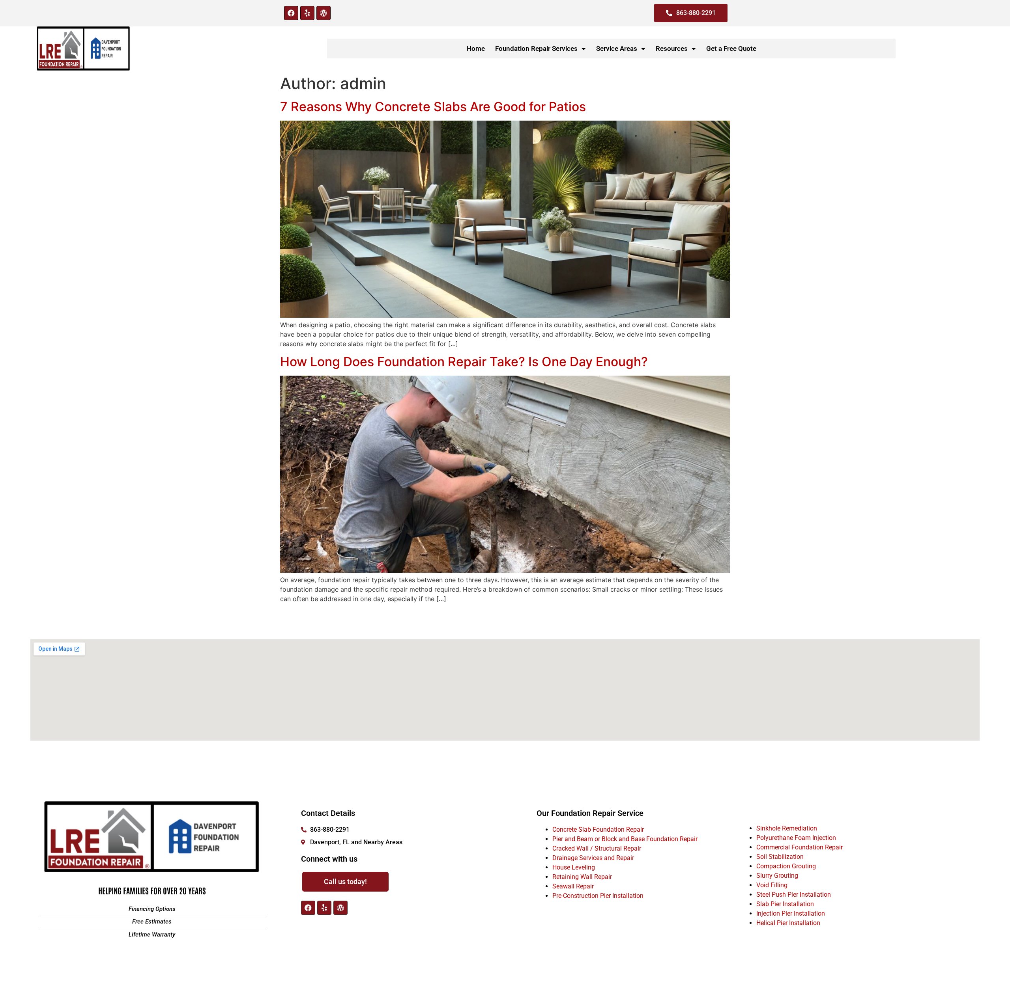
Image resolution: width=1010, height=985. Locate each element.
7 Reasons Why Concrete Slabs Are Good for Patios (433, 106)
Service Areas (616, 48)
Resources (672, 48)
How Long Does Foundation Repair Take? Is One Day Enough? (464, 361)
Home (476, 48)
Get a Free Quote (731, 48)
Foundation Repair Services (536, 48)
